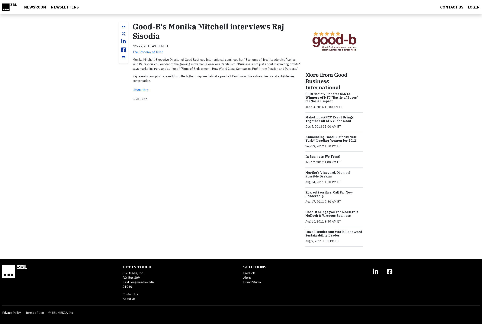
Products (249, 273)
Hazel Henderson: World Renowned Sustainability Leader (333, 233)
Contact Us (130, 294)
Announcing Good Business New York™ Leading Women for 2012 (331, 138)
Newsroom (35, 7)
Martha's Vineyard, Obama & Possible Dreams (328, 174)
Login (474, 7)
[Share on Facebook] (123, 50)
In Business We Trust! (322, 156)
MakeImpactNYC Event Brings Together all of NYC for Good (329, 119)
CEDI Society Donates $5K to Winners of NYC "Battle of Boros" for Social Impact (331, 97)
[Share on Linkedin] (123, 41)
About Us (129, 299)
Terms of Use (34, 313)
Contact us (451, 7)
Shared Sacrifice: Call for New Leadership (329, 194)
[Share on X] (123, 34)
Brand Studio (252, 282)
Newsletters (65, 7)
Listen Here (140, 90)
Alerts (247, 277)
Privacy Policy (11, 313)
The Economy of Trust (148, 52)
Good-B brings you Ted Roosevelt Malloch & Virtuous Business (331, 213)
